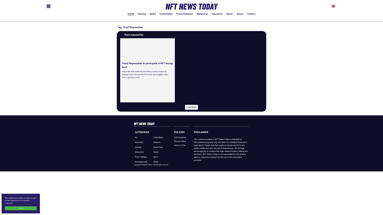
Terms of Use (180, 145)
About (240, 14)
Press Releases (184, 14)
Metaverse (202, 14)
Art (136, 137)
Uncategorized (141, 162)
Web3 (153, 14)
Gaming (142, 14)
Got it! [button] (21, 208)
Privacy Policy (180, 141)
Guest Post (158, 147)
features (156, 142)
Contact (251, 14)
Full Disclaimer (180, 137)
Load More (191, 107)
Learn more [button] (9, 203)
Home (131, 14)
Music (229, 14)
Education (217, 14)
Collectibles (166, 14)
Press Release (141, 157)
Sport (155, 157)
